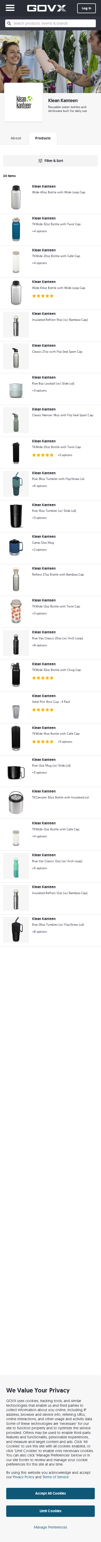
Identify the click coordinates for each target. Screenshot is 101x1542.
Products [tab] (43, 138)
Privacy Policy (23, 1477)
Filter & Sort (54, 160)
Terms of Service (55, 1477)
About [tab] (16, 138)
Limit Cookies (50, 1511)
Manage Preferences (50, 1527)
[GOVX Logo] (46, 8)
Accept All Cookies (50, 1493)
